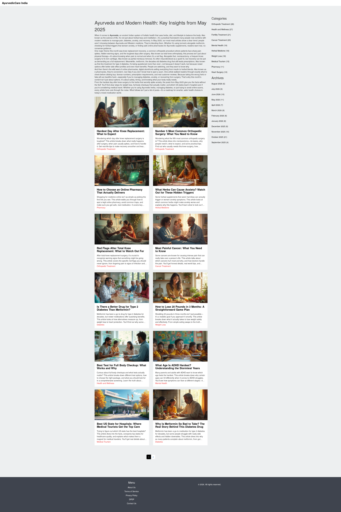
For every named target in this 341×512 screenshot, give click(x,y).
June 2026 (218, 94)
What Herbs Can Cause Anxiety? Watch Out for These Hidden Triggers (180, 191)
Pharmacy (101, 207)
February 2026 (219, 115)
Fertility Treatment (221, 34)
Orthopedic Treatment (106, 149)
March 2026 (218, 110)
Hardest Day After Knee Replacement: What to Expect (121, 133)
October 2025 (219, 137)
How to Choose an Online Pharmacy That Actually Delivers (119, 191)
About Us (131, 487)
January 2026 (219, 121)
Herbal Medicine (162, 207)
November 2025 (220, 131)
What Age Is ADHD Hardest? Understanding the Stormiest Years (177, 367)
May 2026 (218, 99)
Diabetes (100, 324)
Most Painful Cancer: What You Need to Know (178, 250)
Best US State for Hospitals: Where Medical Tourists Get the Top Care (119, 425)
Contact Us (131, 503)
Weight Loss (160, 324)
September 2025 (220, 142)
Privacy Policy (131, 495)
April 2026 (217, 105)
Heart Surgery (219, 72)
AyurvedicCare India (15, 3)
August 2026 (218, 83)
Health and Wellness (105, 383)
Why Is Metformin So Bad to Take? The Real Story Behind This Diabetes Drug (180, 425)
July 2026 (217, 89)
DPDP (131, 499)
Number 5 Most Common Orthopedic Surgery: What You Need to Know (178, 133)
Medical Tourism (104, 441)
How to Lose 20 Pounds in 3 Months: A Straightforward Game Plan (179, 308)
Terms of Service (131, 491)
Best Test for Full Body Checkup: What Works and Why (121, 367)
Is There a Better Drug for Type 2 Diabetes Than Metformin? (117, 308)
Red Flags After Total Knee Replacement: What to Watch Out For (120, 250)
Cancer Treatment (163, 266)
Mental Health (161, 383)
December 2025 (220, 126)
